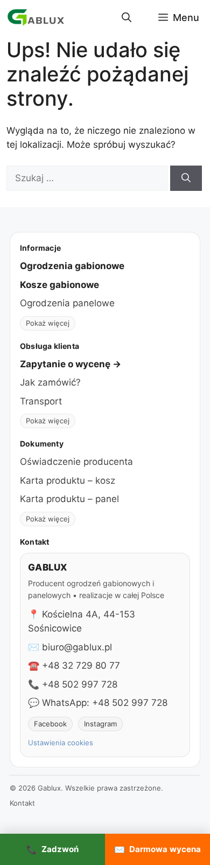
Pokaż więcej (47, 323)
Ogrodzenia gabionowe (72, 265)
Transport (41, 401)
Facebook (50, 723)
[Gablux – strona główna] (35, 17)
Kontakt (22, 803)
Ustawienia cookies (60, 742)
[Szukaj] (186, 178)
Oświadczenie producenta (76, 461)
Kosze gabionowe (59, 284)
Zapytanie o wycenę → (70, 364)
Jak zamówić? (50, 382)
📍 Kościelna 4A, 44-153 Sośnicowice (81, 621)
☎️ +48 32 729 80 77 (74, 665)
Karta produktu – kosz (67, 480)
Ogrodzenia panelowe (67, 303)
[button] (126, 17)
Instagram (100, 723)
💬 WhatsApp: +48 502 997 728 (97, 702)
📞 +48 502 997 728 (72, 684)
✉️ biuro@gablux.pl (70, 647)
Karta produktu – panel (69, 498)
